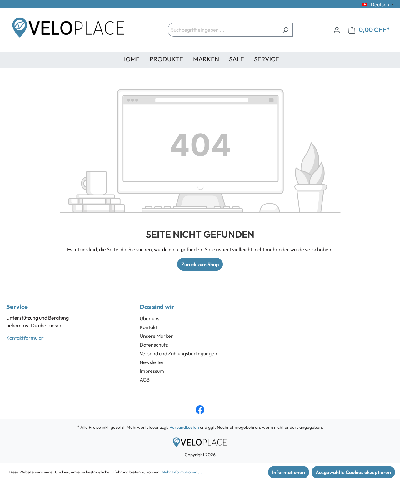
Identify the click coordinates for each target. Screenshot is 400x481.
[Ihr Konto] (336, 29)
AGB (145, 380)
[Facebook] (200, 409)
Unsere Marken (157, 336)
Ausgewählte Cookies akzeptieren (353, 472)
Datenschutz (154, 345)
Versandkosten (184, 427)
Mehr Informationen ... (182, 471)
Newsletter (152, 362)
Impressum (152, 371)
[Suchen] (285, 30)
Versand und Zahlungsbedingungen (178, 353)
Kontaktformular (25, 338)
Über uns (149, 318)
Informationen (288, 472)
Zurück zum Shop (200, 264)
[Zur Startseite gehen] (68, 29)
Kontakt (148, 327)
